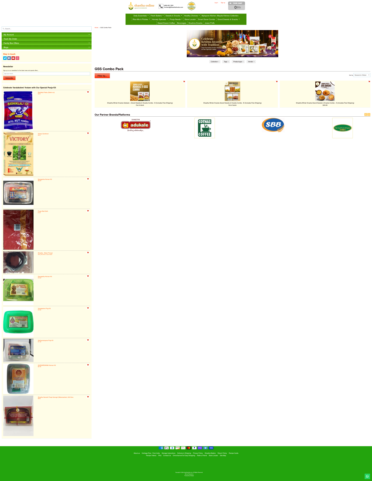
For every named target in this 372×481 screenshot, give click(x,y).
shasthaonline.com (188, 472)
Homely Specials (159, 19)
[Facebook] (9, 58)
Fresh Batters (156, 15)
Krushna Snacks (195, 23)
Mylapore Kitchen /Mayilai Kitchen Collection (220, 15)
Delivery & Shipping (184, 453)
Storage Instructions (168, 453)
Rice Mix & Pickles (140, 19)
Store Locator (190, 19)
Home (96, 27)
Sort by (351, 75)
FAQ (159, 455)
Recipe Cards (233, 453)
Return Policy (222, 453)
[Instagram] (17, 58)
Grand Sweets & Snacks (227, 19)
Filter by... (102, 75)
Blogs (6, 47)
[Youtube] (13, 58)
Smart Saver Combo (206, 19)
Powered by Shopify (189, 475)
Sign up (223, 2)
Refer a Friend (202, 455)
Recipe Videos (151, 455)
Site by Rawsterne (189, 474)
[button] (214, 61)
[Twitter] (5, 58)
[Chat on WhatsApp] (367, 476)
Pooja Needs (175, 19)
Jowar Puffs (210, 23)
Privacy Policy (198, 453)
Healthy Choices (191, 15)
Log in (216, 2)
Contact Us (167, 455)
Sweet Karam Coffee (166, 23)
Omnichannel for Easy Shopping (184, 455)
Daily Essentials (140, 15)
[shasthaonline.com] (165, 6)
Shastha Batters (210, 453)
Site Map (223, 455)
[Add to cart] (88, 92)
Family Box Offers (11, 43)
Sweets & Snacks (173, 15)
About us (137, 453)
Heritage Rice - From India (151, 453)
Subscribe (9, 78)
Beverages (181, 23)
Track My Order (10, 38)
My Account (9, 34)
